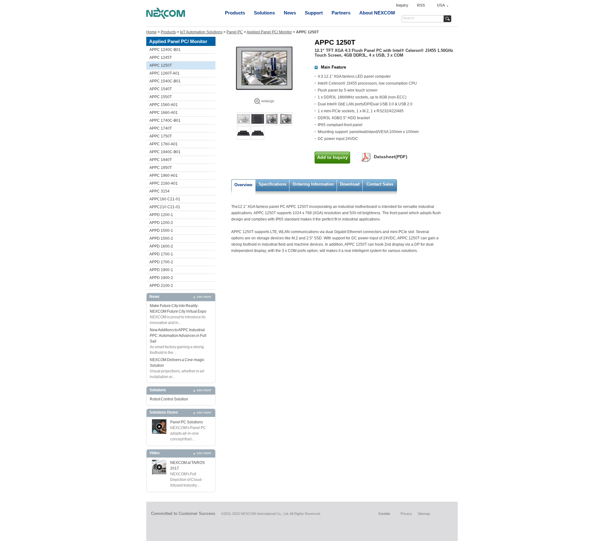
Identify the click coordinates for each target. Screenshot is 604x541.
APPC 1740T (160, 128)
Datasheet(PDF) (390, 156)
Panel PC (234, 32)
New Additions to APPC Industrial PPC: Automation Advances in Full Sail (178, 335)
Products (235, 12)
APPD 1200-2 (161, 222)
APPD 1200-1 (161, 215)
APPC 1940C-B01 (165, 152)
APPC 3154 (159, 191)
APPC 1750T (160, 136)
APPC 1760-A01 (163, 144)
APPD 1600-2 (161, 246)
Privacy (406, 514)
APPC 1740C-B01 (165, 120)
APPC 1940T (160, 160)
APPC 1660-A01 (163, 112)
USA (441, 5)
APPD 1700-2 (161, 262)
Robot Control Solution (169, 399)
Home (151, 32)
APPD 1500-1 (161, 230)
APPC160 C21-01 (164, 199)
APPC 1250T (160, 65)
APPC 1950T (160, 167)
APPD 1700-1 (161, 254)
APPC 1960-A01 (163, 175)
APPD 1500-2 (161, 238)
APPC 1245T (160, 57)
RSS (421, 5)
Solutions (264, 12)
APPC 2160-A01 (163, 183)
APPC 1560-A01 (163, 105)
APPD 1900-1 (161, 270)
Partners (341, 12)
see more (204, 296)
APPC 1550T (160, 97)
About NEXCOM (377, 12)
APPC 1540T (160, 89)
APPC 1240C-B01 (165, 49)
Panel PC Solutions (186, 422)
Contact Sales (379, 184)
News (290, 12)
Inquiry (402, 5)
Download (350, 184)
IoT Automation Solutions (201, 32)
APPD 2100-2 (161, 285)
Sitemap (424, 514)
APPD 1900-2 (161, 278)
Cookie (384, 514)
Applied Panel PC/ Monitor (269, 32)
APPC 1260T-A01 (164, 73)
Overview (243, 184)
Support (314, 12)
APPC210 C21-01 (164, 207)
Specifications (272, 184)
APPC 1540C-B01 (165, 81)
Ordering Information (313, 184)
